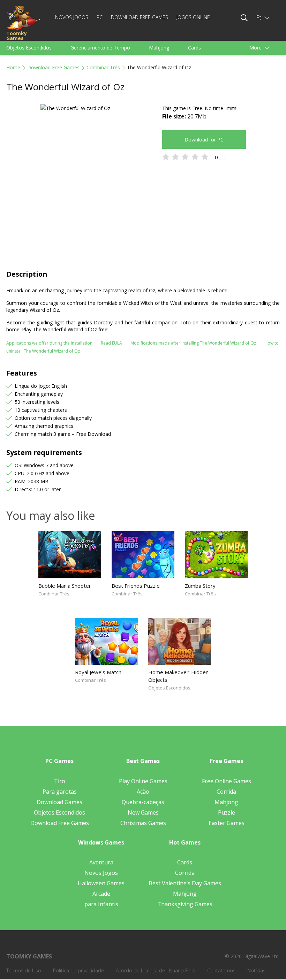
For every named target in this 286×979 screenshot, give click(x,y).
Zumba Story (200, 585)
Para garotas (60, 791)
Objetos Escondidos (29, 47)
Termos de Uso (23, 970)
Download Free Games (139, 17)
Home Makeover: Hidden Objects (178, 676)
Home (13, 67)
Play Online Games (143, 781)
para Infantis (101, 904)
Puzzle (226, 812)
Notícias (256, 970)
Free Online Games (226, 781)
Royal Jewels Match (98, 672)
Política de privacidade (78, 970)
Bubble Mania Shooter (64, 585)
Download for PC (204, 139)
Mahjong (159, 47)
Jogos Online (193, 17)
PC (100, 17)
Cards (194, 47)
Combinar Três (103, 67)
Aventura (101, 862)
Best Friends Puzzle (136, 585)
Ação (143, 791)
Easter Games (226, 823)
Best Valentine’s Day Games (185, 883)
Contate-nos (221, 970)
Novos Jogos (71, 17)
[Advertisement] (143, 217)
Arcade (101, 893)
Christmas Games (143, 823)
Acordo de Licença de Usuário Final (155, 970)
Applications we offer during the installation (49, 343)
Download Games (59, 802)
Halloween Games (101, 883)
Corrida (226, 791)
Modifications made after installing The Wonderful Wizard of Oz (193, 343)
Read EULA (111, 343)
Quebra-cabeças (143, 802)
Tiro (59, 781)
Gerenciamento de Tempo (100, 47)
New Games (143, 812)
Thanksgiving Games (184, 904)
